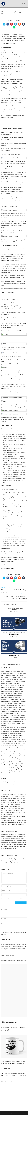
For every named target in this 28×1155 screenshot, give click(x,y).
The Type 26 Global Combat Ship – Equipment (14, 609)
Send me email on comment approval (11, 899)
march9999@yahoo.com (7, 568)
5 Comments (6, 14)
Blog (18, 12)
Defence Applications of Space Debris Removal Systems (14, 633)
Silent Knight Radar (14, 655)
